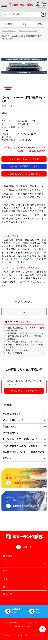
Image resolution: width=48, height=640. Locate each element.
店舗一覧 (27, 547)
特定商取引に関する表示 (23, 626)
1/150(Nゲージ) (9, 33)
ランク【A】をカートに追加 (24, 159)
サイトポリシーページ (32, 623)
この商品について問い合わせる (24, 174)
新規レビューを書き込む (24, 391)
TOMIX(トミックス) (28, 31)
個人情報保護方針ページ (14, 623)
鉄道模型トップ (9, 31)
